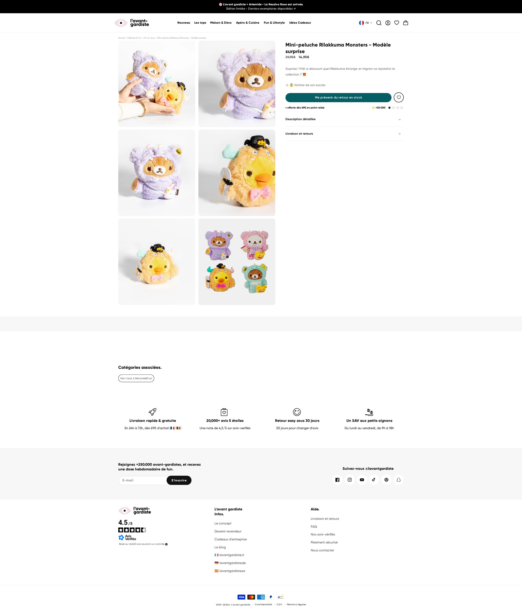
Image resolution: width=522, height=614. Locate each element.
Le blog (220, 547)
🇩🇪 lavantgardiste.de (230, 563)
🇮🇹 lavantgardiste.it (229, 555)
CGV (279, 604)
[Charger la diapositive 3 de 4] (398, 108)
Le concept (223, 523)
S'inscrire (179, 480)
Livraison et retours (325, 519)
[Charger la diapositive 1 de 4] (389, 108)
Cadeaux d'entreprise (231, 539)
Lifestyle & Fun (134, 38)
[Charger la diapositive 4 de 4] (402, 108)
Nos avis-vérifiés (323, 534)
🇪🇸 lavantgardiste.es (230, 571)
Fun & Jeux (149, 38)
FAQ (314, 527)
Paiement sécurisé (324, 542)
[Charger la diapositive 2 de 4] (394, 108)
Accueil (121, 38)
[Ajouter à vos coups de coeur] (399, 97)
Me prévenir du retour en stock (338, 97)
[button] (221, 23)
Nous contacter (322, 550)
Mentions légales (296, 604)
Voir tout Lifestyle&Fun (136, 378)
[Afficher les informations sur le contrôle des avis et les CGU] (166, 544)
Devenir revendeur (228, 531)
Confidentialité (263, 604)
